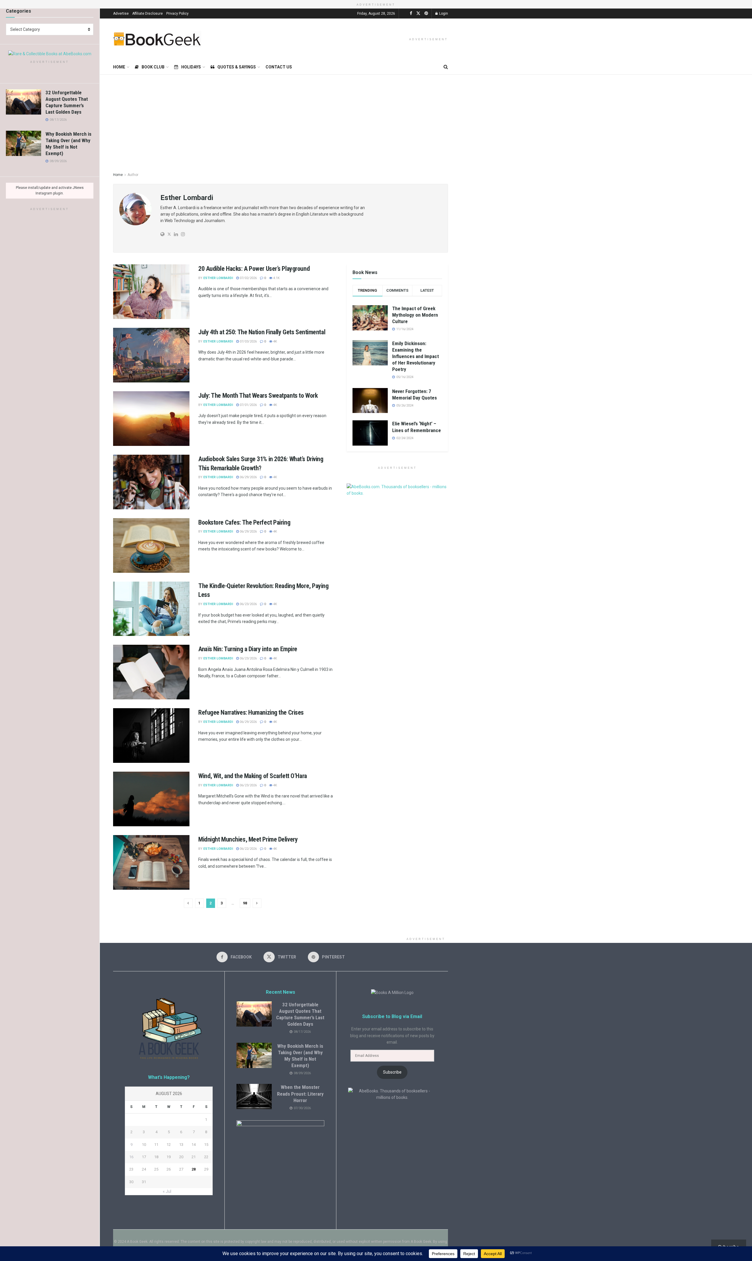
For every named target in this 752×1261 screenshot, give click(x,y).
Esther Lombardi (218, 278)
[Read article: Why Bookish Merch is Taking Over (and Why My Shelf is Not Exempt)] (23, 143)
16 (131, 1157)
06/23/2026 (248, 604)
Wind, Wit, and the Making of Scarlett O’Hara (252, 776)
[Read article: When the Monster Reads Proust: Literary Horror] (254, 1096)
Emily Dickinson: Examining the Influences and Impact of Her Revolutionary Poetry (415, 356)
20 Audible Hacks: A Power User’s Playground (254, 268)
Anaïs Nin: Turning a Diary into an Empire (247, 649)
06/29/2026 (248, 477)
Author (132, 175)
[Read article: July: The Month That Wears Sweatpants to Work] (151, 418)
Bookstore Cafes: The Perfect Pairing (244, 522)
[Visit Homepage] (157, 39)
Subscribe (392, 1072)
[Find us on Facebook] (411, 13)
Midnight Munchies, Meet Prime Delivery (248, 839)
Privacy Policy (177, 13)
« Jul (167, 1191)
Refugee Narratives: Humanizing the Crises (251, 712)
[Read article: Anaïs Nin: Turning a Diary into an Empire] (151, 672)
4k (274, 341)
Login (443, 13)
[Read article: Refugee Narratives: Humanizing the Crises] (151, 735)
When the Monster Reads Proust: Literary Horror (300, 1093)
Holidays (191, 67)
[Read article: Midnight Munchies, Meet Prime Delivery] (151, 862)
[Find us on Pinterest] (426, 13)
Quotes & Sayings (236, 67)
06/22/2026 (248, 849)
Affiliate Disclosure (147, 13)
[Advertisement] (426, 119)
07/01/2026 (248, 405)
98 (245, 903)
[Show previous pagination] (188, 903)
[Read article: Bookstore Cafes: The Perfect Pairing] (151, 545)
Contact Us (279, 67)
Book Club (153, 67)
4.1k (276, 278)
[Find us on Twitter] (418, 13)
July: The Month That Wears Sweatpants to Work (258, 395)
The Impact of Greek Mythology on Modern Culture (415, 314)
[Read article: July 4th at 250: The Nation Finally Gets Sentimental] (151, 355)
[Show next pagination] (257, 903)
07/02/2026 (248, 278)
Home (119, 67)
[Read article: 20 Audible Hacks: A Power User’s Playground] (151, 291)
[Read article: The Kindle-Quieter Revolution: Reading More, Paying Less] (151, 609)
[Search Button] (446, 67)
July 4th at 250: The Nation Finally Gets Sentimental (261, 332)
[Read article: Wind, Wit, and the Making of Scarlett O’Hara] (151, 799)
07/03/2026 (248, 341)
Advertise (121, 13)
